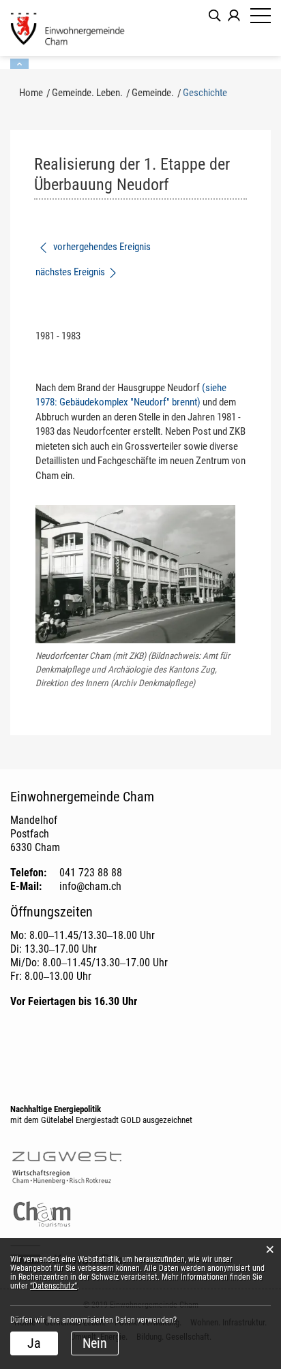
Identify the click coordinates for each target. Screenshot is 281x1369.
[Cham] (68, 28)
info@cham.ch (90, 886)
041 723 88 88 (90, 872)
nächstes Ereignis (70, 272)
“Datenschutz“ (53, 1286)
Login (234, 16)
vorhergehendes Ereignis (101, 247)
